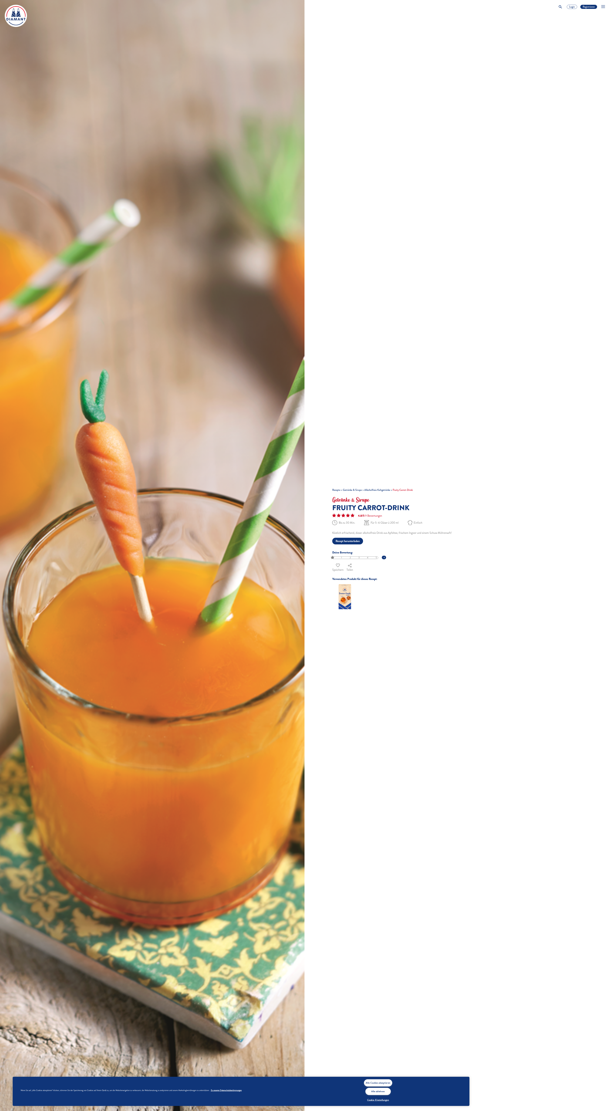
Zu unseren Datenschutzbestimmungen (226, 1090)
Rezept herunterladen (348, 541)
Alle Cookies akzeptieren (378, 1082)
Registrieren (589, 7)
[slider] (333, 557)
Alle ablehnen (378, 1091)
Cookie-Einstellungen (378, 1099)
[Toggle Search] (560, 7)
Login (572, 7)
